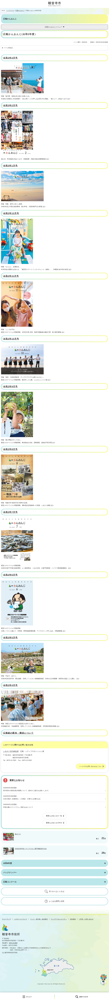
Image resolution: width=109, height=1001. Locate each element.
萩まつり (18, 834)
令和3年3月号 (10, 58)
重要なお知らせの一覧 (54, 816)
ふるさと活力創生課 (11, 751)
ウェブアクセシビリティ (59, 919)
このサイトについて (20, 919)
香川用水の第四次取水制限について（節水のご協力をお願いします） (26, 790)
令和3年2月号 (10, 105)
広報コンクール (10, 882)
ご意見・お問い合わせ (86, 919)
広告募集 (73, 919)
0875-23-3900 (13, 943)
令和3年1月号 (10, 165)
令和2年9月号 (10, 386)
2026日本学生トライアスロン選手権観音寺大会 (31, 849)
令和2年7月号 (10, 512)
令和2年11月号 (11, 276)
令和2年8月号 (10, 449)
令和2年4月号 (10, 685)
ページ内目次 (8, 48)
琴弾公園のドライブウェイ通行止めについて (18, 807)
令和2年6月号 (10, 575)
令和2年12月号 (11, 213)
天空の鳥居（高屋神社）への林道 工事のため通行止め (21, 799)
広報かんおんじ (19, 10)
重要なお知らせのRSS (54, 823)
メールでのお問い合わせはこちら (90, 766)
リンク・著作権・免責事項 (39, 919)
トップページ (10, 10)
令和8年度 (7, 863)
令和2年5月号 (10, 637)
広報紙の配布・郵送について (18, 733)
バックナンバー (10, 872)
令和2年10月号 (11, 339)
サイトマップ (6, 919)
